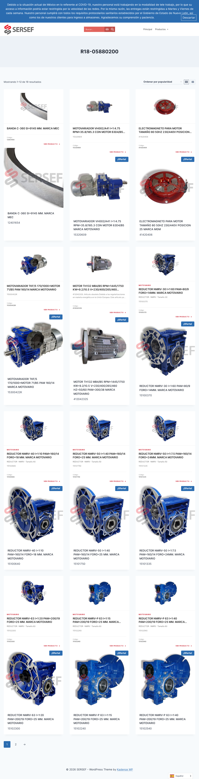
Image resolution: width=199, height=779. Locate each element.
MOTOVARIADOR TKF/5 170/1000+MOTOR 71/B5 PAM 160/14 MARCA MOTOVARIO (31, 382)
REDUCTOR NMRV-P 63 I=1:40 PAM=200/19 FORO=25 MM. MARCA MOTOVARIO (162, 719)
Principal (147, 29)
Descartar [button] (189, 17)
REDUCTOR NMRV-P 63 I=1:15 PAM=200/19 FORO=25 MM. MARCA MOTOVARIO (97, 719)
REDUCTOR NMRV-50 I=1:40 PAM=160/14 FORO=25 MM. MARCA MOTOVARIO (96, 554)
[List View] (192, 82)
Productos (160, 29)
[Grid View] (186, 82)
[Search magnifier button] (112, 29)
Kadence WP (125, 769)
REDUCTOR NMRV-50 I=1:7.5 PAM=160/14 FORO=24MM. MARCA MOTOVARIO (162, 554)
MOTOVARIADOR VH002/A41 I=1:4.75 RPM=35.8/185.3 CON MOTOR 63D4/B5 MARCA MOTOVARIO (99, 225)
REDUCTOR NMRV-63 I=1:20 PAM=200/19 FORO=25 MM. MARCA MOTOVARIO (31, 719)
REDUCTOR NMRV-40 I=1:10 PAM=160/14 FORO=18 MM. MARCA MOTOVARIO (30, 554)
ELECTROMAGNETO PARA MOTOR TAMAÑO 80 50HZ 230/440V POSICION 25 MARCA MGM (165, 225)
